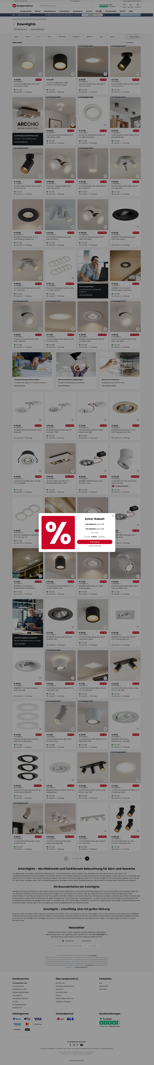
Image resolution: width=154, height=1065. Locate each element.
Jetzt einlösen (95, 542)
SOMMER (95, 537)
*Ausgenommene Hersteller (94, 545)
